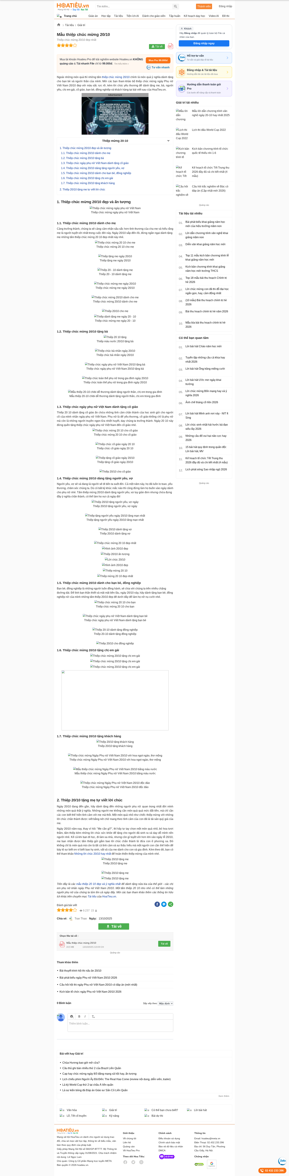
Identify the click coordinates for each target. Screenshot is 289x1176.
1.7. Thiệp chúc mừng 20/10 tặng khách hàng (88, 183)
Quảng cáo (129, 1146)
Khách (187, 28)
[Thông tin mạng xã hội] (167, 1160)
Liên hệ (127, 1142)
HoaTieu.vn (109, 896)
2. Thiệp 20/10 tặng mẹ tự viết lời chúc (82, 189)
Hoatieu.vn (59, 25)
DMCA (162, 1150)
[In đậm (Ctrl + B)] (79, 1016)
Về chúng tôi (129, 1138)
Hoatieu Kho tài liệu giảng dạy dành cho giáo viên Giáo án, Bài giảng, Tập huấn (73, 6)
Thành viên (204, 6)
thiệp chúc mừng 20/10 (116, 77)
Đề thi (225, 16)
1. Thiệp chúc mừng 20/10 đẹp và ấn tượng (85, 148)
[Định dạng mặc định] (93, 1016)
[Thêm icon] (71, 1016)
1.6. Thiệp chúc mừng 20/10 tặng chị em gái (87, 178)
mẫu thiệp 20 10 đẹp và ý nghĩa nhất (98, 884)
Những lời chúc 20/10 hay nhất (92, 853)
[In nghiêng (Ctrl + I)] (85, 1016)
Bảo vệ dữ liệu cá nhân (171, 1146)
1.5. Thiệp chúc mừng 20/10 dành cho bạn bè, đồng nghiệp (96, 173)
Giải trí (81, 25)
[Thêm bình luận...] (120, 1026)
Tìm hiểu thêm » (121, 64)
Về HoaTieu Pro (131, 1150)
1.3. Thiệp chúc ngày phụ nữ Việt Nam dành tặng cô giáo (95, 163)
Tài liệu (69, 25)
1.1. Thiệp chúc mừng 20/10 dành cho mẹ (85, 153)
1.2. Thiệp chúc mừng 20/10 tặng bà (82, 158)
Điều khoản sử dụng (169, 1138)
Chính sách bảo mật (169, 1142)
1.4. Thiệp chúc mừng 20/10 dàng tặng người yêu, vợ (92, 168)
